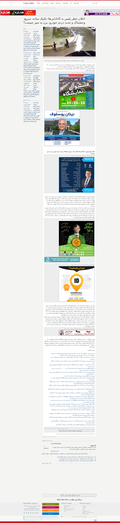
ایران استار (38, 506)
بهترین (36, 506)
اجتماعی (33, 507)
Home (38, 3)
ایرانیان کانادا (26, 506)
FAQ (83, 508)
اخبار (35, 507)
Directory (58, 3)
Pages (52, 3)
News (34, 508)
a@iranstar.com (55, 451)
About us (84, 506)
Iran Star (25, 508)
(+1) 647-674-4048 (67, 506)
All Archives (45, 3)
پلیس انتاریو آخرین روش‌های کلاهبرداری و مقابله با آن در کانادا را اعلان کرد (75, 424)
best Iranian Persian (30, 508)
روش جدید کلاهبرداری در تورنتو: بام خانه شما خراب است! (79, 376)
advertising (37, 508)
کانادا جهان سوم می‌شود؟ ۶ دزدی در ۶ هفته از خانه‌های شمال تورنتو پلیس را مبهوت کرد (72, 404)
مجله (33, 506)
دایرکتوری (29, 506)
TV (71, 3)
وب (32, 506)
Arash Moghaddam (56, 443)
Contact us (84, 507)
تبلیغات (30, 507)
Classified (65, 3)
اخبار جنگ (76, 3)
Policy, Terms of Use (86, 511)
